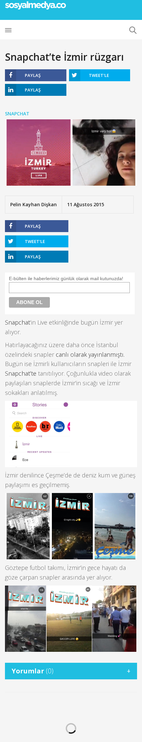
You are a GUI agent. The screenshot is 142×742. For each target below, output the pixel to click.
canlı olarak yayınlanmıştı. (90, 354)
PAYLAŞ (33, 75)
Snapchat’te (20, 373)
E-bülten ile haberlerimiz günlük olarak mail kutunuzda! (66, 278)
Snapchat (17, 113)
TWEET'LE (99, 75)
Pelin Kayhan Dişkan (33, 204)
